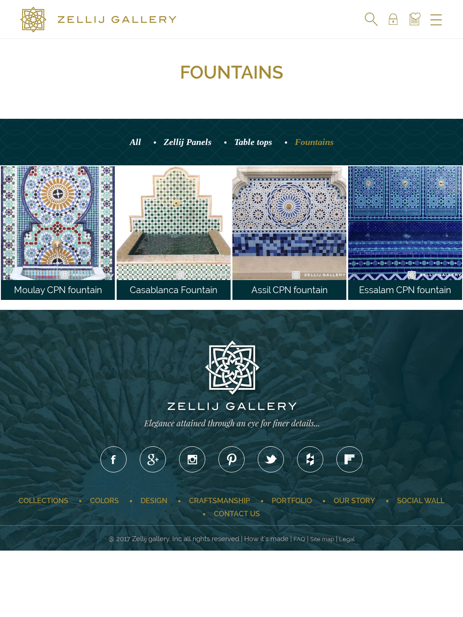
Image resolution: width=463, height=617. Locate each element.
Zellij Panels (188, 142)
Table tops (253, 142)
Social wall (420, 500)
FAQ (299, 539)
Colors (104, 500)
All (135, 142)
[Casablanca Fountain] (185, 232)
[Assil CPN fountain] (301, 232)
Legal (347, 539)
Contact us (237, 513)
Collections (43, 500)
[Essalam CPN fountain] (416, 232)
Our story (354, 500)
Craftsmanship (219, 500)
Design (154, 500)
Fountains (314, 142)
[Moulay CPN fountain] (69, 232)
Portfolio (292, 500)
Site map (322, 539)
